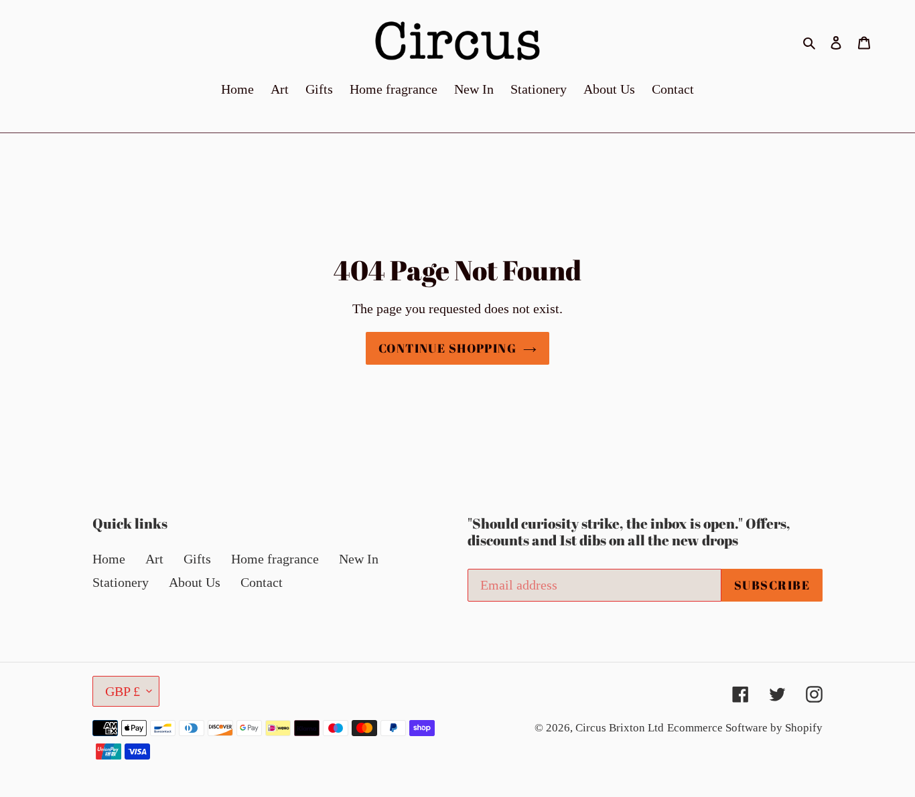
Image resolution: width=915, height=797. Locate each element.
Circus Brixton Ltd (619, 727)
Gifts (197, 558)
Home (108, 558)
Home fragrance (275, 558)
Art (154, 558)
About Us (194, 582)
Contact (261, 582)
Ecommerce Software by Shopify (745, 727)
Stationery (120, 582)
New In (358, 558)
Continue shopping (447, 348)
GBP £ (122, 691)
